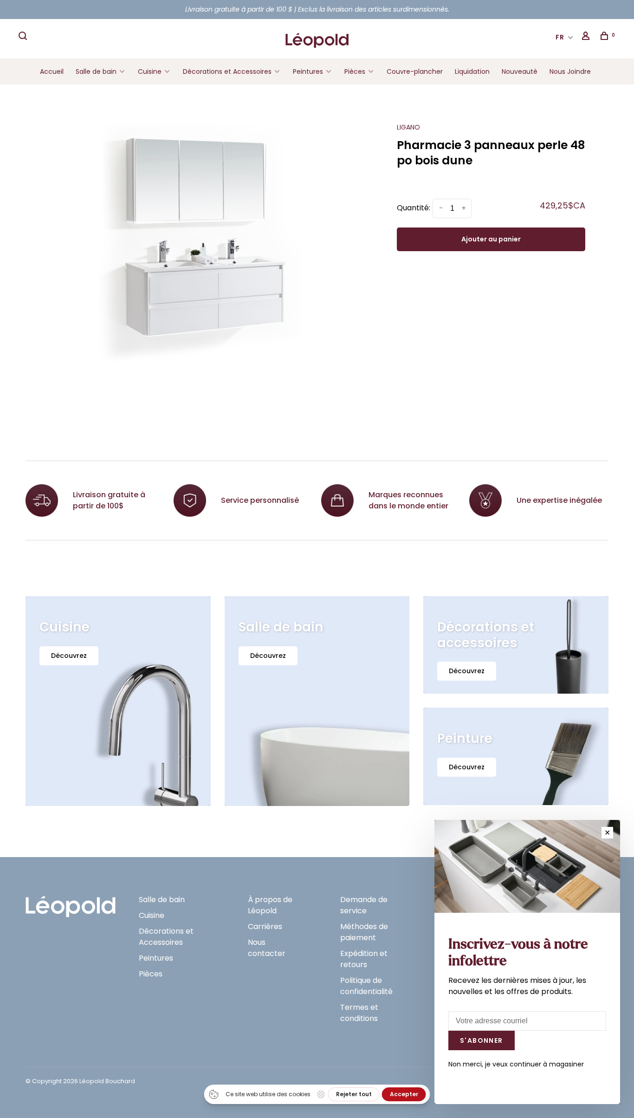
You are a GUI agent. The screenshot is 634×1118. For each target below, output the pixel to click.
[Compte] (587, 37)
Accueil (52, 71)
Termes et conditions (359, 1013)
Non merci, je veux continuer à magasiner (516, 1064)
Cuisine (150, 71)
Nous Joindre (570, 71)
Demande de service (364, 905)
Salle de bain (96, 71)
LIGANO (408, 127)
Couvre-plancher (415, 71)
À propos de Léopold (270, 905)
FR (560, 37)
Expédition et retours (364, 959)
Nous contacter (266, 948)
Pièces (355, 71)
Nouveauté (519, 71)
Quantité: (413, 207)
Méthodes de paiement (364, 932)
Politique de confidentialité (366, 986)
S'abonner (481, 1040)
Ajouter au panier (491, 239)
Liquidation (472, 71)
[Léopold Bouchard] (71, 902)
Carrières (265, 926)
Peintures (308, 71)
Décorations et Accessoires (227, 71)
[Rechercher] (24, 37)
